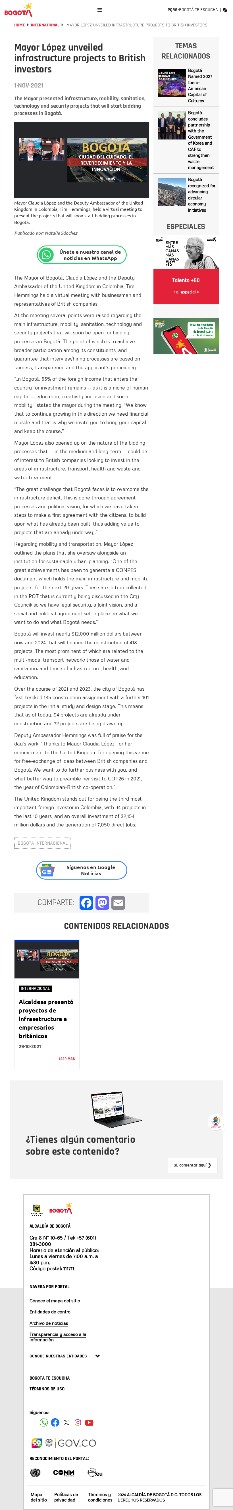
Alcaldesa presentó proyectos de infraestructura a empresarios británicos (46, 1019)
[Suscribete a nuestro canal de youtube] (89, 1422)
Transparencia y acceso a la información (58, 1336)
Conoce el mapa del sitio (55, 1300)
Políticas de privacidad (66, 1497)
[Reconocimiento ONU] (35, 1472)
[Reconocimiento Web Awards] (94, 1472)
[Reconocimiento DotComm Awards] (63, 1472)
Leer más (67, 1058)
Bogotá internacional (43, 843)
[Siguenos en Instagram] (78, 1422)
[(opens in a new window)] (186, 335)
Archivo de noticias (49, 1323)
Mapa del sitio (39, 1497)
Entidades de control (51, 1312)
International (45, 25)
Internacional (35, 988)
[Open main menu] (99, 10)
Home (19, 25)
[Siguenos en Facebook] (43, 1422)
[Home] (18, 10)
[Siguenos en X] (66, 1422)
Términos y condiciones (100, 1497)
